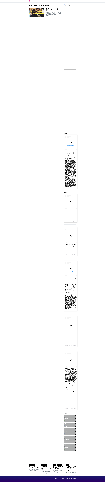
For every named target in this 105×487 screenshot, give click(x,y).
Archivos (70, 478)
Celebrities (37, 1)
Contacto (55, 478)
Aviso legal (74, 478)
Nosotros (59, 478)
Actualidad (46, 1)
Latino (41, 1)
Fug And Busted (70, 187)
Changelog (63, 478)
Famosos (67, 478)
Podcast (56, 1)
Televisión (51, 1)
